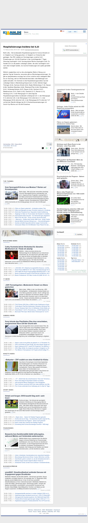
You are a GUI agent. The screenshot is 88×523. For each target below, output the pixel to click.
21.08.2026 (61, 263)
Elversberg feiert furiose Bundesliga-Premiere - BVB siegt (31, 424)
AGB (43, 510)
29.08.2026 (61, 247)
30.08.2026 (61, 246)
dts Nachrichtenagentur (32, 50)
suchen (79, 234)
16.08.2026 (75, 246)
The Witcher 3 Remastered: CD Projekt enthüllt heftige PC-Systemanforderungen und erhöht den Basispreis (46, 350)
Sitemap (30, 510)
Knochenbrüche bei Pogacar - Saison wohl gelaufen (30, 420)
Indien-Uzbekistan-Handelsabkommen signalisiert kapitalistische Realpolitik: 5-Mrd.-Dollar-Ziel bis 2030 (45, 455)
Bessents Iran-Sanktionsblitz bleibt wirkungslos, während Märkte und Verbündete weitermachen (24, 435)
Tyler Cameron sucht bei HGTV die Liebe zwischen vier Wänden (33, 384)
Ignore (79, 272)
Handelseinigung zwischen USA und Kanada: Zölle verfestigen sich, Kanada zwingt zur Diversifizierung (70, 210)
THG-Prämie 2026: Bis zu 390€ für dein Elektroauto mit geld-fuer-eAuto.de (36, 304)
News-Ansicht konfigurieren (79, 270)
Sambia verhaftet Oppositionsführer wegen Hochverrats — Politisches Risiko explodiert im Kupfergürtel (45, 223)
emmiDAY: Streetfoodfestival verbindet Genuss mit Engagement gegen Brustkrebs (25, 473)
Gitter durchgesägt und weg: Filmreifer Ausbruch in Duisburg (32, 210)
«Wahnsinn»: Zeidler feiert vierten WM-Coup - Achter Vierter (32, 219)
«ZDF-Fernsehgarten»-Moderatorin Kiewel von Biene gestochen (26, 286)
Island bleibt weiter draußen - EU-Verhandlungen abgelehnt (32, 215)
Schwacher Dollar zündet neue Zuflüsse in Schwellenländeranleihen (35, 462)
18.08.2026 (61, 268)
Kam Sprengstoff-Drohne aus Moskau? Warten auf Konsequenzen (25, 188)
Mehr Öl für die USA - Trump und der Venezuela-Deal (30, 217)
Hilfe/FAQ (50, 511)
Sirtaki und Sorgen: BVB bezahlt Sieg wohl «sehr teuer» (25, 397)
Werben (44, 511)
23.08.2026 (61, 260)
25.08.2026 (61, 254)
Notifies (84, 272)
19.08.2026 (61, 266)
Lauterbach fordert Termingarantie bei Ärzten (71, 90)
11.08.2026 (75, 254)
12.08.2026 (75, 252)
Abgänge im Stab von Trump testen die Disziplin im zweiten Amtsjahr (35, 214)
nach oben (81, 514)
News (39, 511)
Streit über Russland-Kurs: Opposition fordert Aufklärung (31, 212)
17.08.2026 (61, 270)
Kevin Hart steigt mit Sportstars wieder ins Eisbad (29, 380)
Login (69, 31)
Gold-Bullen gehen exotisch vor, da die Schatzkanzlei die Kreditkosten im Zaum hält (39, 459)
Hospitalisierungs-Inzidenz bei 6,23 (21, 46)
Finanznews (8, 428)
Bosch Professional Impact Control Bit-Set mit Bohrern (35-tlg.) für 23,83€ (36, 273)
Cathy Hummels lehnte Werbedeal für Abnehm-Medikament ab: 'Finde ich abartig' (24, 247)
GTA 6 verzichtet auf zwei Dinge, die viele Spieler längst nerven (33, 344)
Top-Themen (8, 181)
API (55, 511)
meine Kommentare (72, 272)
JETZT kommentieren (71, 50)
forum (84, 53)
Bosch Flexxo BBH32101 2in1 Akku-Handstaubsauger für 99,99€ (34, 270)
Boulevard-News (10, 241)
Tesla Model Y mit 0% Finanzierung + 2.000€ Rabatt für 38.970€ (33, 310)
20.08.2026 (61, 265)
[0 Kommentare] (7, 147)
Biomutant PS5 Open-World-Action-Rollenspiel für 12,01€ (32, 312)
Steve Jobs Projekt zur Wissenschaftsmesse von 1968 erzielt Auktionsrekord (70, 193)
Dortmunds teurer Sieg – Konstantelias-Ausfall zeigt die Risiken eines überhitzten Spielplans (42, 419)
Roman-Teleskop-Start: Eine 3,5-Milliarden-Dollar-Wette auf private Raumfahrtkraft (39, 308)
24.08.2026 (61, 256)
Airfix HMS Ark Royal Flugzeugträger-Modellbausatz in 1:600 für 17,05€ (36, 271)
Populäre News (76, 260)
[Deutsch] (61, 31)
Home (30, 511)
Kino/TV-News (9, 353)
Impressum (57, 510)
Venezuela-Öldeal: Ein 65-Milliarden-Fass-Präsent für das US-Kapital (35, 225)
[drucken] (50, 144)
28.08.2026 (61, 249)
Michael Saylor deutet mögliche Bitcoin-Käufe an (29, 461)
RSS (58, 511)
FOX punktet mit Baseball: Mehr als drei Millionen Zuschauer (70, 160)
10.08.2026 (75, 256)
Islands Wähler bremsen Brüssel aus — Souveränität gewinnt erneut (35, 221)
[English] (63, 31)
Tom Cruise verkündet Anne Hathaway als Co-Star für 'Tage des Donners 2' (37, 386)
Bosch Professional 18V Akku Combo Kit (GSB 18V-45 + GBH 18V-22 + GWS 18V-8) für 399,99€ (43, 275)
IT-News (6, 279)
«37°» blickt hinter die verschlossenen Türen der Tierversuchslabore (35, 379)
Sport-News (8, 390)
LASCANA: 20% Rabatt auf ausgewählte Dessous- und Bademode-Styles (36, 268)
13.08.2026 (75, 251)
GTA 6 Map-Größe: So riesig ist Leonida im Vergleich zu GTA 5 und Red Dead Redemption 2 (41, 348)
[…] (6, 203)
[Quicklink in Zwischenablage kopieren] (48, 144)
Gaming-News (9, 315)
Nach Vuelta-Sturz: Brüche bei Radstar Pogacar (29, 422)
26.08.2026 (61, 252)
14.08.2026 (75, 249)
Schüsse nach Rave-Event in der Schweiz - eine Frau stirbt (69, 145)
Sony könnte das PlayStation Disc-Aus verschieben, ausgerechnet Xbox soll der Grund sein (26, 322)
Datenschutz (37, 510)
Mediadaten (49, 510)
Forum (35, 511)
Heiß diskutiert (76, 261)
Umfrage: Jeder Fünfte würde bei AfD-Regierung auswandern (71, 107)
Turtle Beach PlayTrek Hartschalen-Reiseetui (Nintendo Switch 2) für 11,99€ (37, 306)
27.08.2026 (61, 251)
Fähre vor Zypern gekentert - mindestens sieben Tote (30, 208)
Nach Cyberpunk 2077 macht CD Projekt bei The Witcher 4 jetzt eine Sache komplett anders (42, 346)
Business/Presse (10, 466)
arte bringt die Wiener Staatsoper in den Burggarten (30, 382)
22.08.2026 (61, 261)
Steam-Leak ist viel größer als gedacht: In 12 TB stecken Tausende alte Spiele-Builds (39, 342)
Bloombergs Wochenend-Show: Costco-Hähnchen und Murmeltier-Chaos (36, 457)
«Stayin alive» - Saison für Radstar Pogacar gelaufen (30, 417)
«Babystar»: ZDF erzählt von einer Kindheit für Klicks (26, 359)
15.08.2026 (75, 247)
